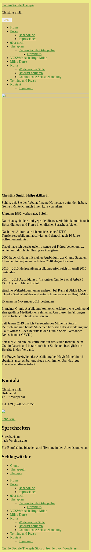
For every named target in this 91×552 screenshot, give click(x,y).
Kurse (14, 65)
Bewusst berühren (31, 73)
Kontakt (15, 84)
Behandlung (27, 35)
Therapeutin (18, 469)
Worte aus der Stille (32, 69)
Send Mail (8, 419)
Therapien (17, 46)
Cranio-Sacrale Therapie (18, 5)
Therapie (16, 473)
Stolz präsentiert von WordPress (56, 548)
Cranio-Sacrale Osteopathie (37, 50)
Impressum (26, 88)
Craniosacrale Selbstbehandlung (40, 77)
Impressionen (27, 39)
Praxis (14, 31)
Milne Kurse (18, 61)
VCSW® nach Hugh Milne (28, 58)
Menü (6, 20)
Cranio (14, 465)
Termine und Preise (23, 80)
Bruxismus (34, 54)
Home (14, 27)
